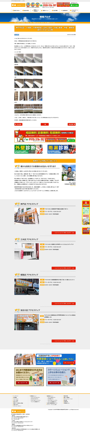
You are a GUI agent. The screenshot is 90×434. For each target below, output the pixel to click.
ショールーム (15, 398)
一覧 (45, 124)
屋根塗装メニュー (50, 396)
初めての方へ (17, 10)
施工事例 (55, 10)
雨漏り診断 (66, 396)
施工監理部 (17, 34)
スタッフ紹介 (15, 400)
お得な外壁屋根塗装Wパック (52, 403)
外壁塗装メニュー (33, 396)
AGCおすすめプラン (34, 398)
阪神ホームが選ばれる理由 (18, 403)
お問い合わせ (15, 404)
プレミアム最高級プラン (35, 401)
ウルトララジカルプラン (35, 397)
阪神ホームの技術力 (36, 10)
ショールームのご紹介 (75, 10)
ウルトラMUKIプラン (51, 397)
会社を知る (26, 10)
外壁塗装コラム (66, 403)
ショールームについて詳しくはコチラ (63, 232)
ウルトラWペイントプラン (36, 400)
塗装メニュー (46, 10)
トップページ (15, 396)
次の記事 (19, 124)
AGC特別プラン (51, 398)
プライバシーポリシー (17, 406)
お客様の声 (65, 10)
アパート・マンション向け (52, 404)
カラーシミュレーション (68, 398)
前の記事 (71, 124)
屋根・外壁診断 (66, 397)
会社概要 (15, 397)
